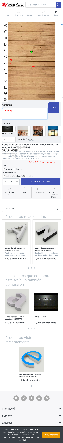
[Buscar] (58, 5)
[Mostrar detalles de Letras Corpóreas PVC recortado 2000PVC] (17, 301)
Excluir (30, 176)
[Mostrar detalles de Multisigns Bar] (46, 301)
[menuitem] (5, 26)
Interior (19, 169)
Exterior (9, 169)
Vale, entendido (51, 435)
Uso (4, 165)
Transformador (9, 172)
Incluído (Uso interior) (15, 176)
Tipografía (7, 123)
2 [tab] (33, 140)
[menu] (5, 62)
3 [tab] (34, 268)
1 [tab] (30, 140)
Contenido (7, 105)
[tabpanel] (8, 129)
